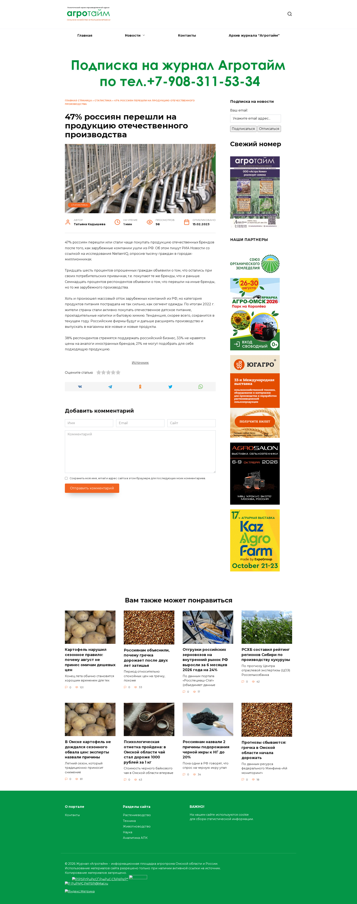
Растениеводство (137, 815)
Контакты (187, 35)
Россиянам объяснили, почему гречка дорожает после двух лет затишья (147, 658)
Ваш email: (239, 110)
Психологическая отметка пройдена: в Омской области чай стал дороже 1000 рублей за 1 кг (145, 752)
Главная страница (78, 100)
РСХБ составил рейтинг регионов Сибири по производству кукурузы (266, 654)
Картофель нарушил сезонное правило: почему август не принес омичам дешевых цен (90, 659)
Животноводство (137, 826)
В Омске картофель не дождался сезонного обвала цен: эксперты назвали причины (88, 749)
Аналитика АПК (135, 838)
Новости (132, 35)
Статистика (103, 100)
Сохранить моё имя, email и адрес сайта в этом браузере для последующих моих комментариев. (138, 478)
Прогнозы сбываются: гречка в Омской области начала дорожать (264, 750)
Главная (84, 35)
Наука (127, 832)
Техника (129, 821)
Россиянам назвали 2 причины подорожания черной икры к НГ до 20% (206, 749)
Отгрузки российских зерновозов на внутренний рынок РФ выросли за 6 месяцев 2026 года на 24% (205, 659)
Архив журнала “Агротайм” (254, 35)
